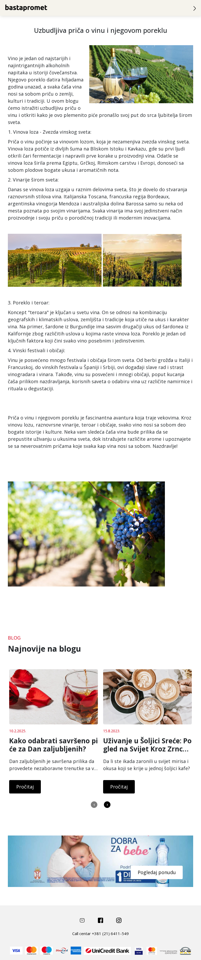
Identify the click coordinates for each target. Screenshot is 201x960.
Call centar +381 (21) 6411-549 (100, 933)
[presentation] (94, 804)
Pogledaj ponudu (157, 872)
